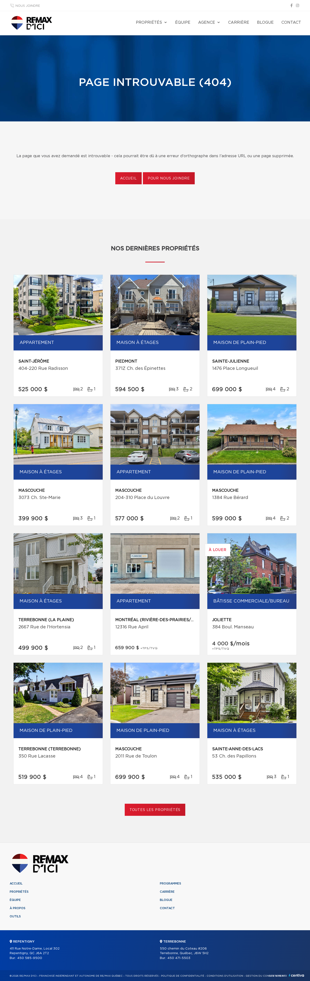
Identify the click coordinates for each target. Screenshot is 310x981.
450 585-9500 (29, 958)
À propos (17, 908)
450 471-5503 (178, 958)
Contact (291, 22)
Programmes (170, 883)
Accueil (128, 178)
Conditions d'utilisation (225, 976)
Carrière (238, 22)
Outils (15, 916)
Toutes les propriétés (155, 810)
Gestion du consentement (265, 976)
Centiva (296, 975)
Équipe (182, 22)
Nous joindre (28, 5)
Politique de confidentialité (182, 976)
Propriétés (149, 22)
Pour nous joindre (169, 178)
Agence (206, 22)
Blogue (265, 22)
